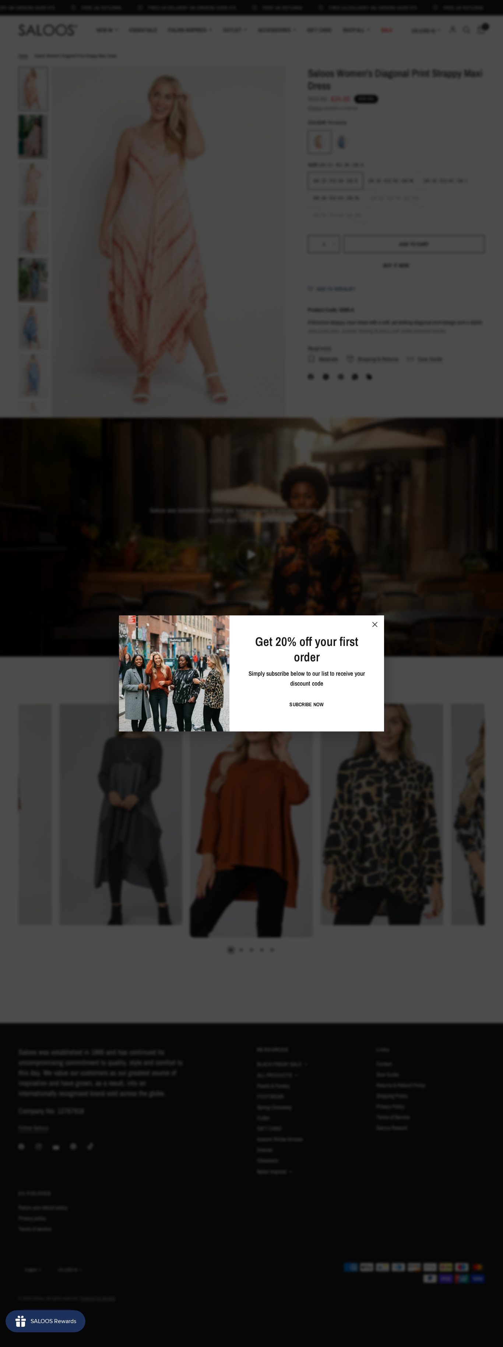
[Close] (374, 624)
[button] (307, 704)
